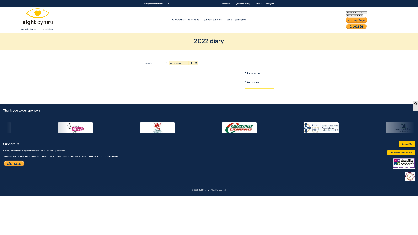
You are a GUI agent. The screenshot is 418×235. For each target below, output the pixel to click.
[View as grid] (191, 63)
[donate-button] (356, 24)
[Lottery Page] (356, 18)
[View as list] (196, 63)
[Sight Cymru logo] (38, 8)
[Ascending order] (166, 63)
